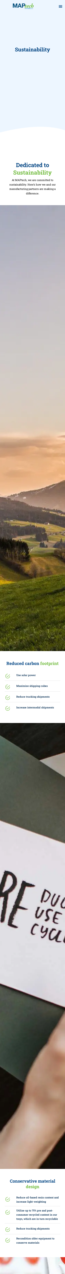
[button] (60, 6)
